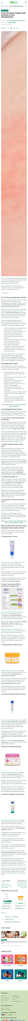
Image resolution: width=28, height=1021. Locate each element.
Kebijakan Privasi (17, 1001)
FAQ (14, 999)
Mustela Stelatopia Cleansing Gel (10, 820)
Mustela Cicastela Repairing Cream (11, 720)
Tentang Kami (5, 998)
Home (2, 6)
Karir (2, 1002)
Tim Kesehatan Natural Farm (17, 20)
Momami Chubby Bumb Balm (9, 772)
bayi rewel (13, 484)
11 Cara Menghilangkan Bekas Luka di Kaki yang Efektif (6, 885)
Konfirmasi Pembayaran (16, 996)
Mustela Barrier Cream (7, 562)
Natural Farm (15, 873)
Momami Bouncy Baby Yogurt (9, 670)
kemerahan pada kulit (17, 311)
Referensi (3, 912)
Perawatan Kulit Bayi (9, 919)
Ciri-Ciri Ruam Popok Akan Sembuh (12, 921)
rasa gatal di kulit (17, 441)
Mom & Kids (5, 10)
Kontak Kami (4, 1000)
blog (7, 6)
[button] (2, 2)
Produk (3, 995)
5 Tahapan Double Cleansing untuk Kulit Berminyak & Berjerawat (21, 885)
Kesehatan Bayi (15, 916)
